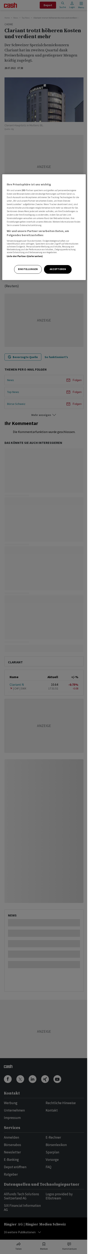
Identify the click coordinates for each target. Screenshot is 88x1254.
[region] (44, 227)
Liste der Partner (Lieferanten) (25, 256)
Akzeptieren (58, 269)
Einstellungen (28, 269)
